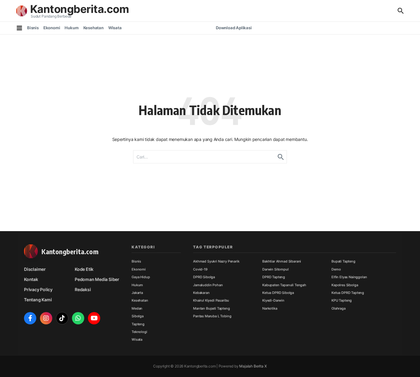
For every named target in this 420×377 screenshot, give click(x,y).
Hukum (71, 27)
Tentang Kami (38, 299)
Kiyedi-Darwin (273, 300)
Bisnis (33, 27)
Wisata (115, 27)
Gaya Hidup (141, 277)
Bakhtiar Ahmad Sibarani (281, 261)
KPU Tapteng (341, 300)
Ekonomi (51, 27)
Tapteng (138, 324)
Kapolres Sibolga (344, 285)
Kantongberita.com (79, 8)
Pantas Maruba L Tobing (212, 316)
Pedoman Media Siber (97, 279)
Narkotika (269, 308)
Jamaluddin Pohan (208, 285)
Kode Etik (84, 269)
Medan (137, 308)
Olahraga (338, 308)
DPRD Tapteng (273, 277)
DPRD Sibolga (204, 277)
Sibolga (138, 316)
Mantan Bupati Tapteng (211, 308)
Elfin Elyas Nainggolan (349, 277)
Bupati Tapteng (343, 261)
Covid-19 (200, 269)
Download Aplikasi (234, 27)
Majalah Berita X (253, 366)
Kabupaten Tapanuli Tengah (284, 285)
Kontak (31, 279)
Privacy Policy (38, 289)
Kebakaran (201, 293)
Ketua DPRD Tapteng (347, 293)
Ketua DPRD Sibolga (278, 293)
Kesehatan (93, 27)
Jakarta (137, 293)
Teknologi (139, 332)
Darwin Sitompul (275, 269)
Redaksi (83, 289)
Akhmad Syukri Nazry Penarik (216, 261)
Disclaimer (35, 269)
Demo (336, 269)
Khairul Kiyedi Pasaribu (211, 300)
